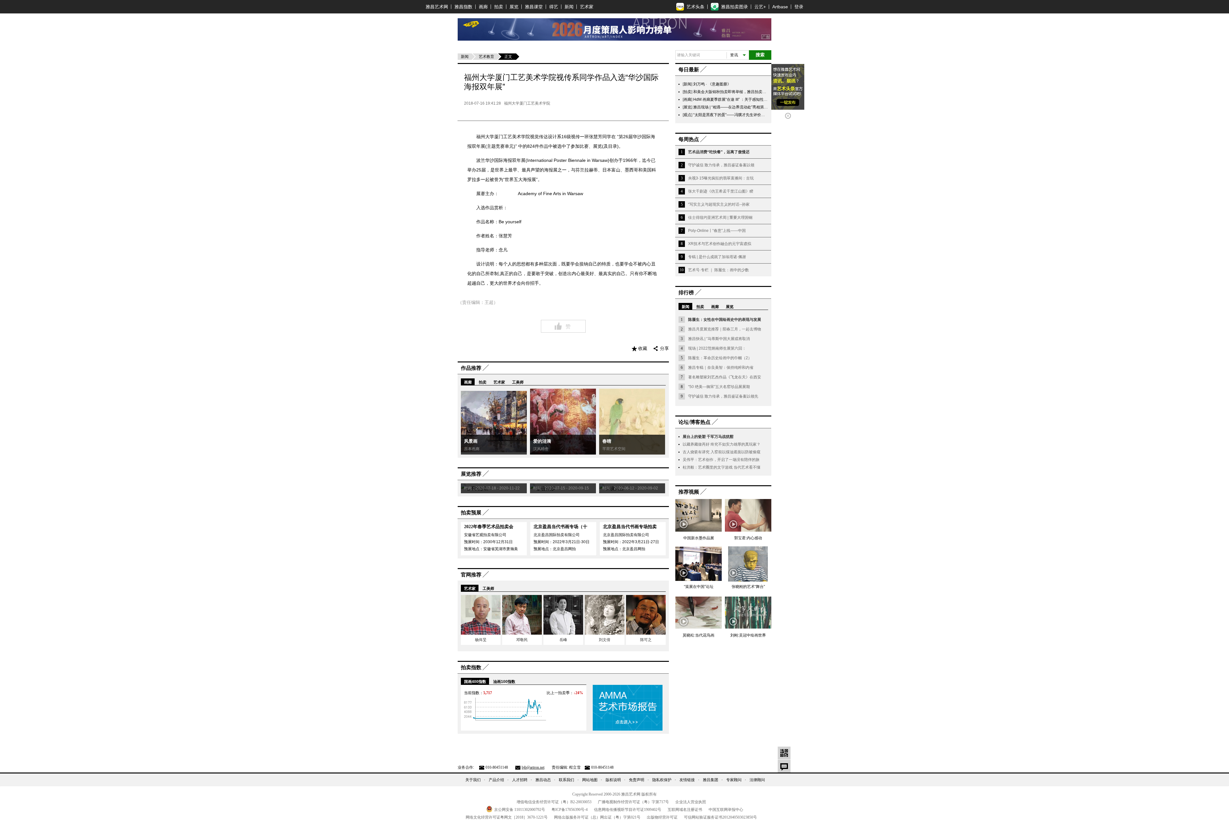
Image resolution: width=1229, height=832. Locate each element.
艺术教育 (486, 56)
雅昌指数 (463, 6)
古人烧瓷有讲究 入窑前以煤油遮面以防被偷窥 (721, 452)
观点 (687, 115)
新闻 (569, 6)
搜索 (760, 54)
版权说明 (613, 780)
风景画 (471, 441)
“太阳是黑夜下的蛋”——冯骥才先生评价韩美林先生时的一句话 (746, 115)
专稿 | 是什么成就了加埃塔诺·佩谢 (717, 257)
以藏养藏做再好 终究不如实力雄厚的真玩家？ (721, 444)
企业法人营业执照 (690, 802)
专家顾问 (734, 780)
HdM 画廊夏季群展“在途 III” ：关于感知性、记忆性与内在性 (743, 99)
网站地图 (590, 780)
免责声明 (636, 780)
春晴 (606, 441)
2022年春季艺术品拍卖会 (488, 526)
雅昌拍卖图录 (734, 6)
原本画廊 (471, 449)
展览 (514, 6)
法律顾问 (757, 780)
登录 (798, 6)
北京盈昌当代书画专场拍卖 (630, 526)
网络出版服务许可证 (597, 817)
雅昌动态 (543, 780)
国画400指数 (475, 681)
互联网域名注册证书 (685, 809)
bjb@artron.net (533, 767)
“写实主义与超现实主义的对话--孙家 (719, 204)
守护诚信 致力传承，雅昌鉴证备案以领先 (723, 396)
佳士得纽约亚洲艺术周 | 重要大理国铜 (720, 217)
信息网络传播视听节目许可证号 (627, 809)
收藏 (642, 348)
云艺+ (760, 6)
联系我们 (566, 780)
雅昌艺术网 (437, 6)
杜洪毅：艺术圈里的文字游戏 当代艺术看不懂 (721, 467)
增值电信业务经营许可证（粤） (554, 802)
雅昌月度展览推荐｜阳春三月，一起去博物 (724, 329)
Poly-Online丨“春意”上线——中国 (717, 230)
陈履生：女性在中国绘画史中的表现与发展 (724, 319)
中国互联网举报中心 (726, 809)
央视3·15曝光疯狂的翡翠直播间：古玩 (721, 178)
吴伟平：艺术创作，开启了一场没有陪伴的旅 (721, 459)
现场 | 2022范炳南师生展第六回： (717, 348)
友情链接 (687, 780)
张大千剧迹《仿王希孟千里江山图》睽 (720, 191)
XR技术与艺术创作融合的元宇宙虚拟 (719, 244)
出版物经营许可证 (662, 817)
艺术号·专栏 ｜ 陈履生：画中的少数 (718, 270)
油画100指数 (504, 681)
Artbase (780, 6)
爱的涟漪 (542, 441)
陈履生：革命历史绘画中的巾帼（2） (720, 358)
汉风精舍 (541, 449)
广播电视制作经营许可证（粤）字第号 (633, 802)
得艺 (553, 6)
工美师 (518, 382)
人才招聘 (519, 780)
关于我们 (473, 780)
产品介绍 (496, 780)
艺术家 (586, 6)
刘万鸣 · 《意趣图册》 (712, 84)
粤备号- (569, 809)
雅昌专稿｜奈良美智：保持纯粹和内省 (720, 367)
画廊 (483, 6)
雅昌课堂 (534, 6)
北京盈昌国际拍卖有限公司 (557, 535)
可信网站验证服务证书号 (720, 817)
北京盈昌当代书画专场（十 (560, 526)
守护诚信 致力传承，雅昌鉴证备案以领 (721, 165)
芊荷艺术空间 (613, 449)
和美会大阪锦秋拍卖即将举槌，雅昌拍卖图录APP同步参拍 (743, 92)
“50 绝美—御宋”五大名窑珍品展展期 (719, 386)
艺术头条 (695, 6)
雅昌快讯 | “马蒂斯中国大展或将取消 (719, 339)
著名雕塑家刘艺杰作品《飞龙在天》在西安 (724, 377)
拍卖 (498, 6)
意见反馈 (784, 766)
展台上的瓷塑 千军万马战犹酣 (708, 436)
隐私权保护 (661, 780)
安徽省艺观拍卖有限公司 (485, 535)
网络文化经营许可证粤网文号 (507, 817)
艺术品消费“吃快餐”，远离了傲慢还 (719, 152)
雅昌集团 (710, 780)
